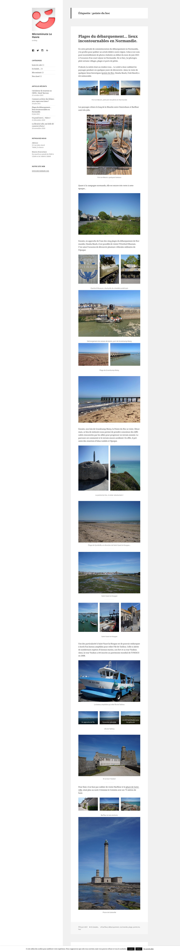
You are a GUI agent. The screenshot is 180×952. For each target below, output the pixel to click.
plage (130, 927)
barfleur (105, 927)
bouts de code (37, 65)
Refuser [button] (139, 949)
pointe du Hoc (108, 73)
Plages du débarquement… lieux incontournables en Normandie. (41, 109)
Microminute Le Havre (42, 35)
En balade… (36, 69)
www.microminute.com (40, 171)
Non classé (35, 76)
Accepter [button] (130, 949)
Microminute (36, 72)
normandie (124, 927)
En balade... (95, 927)
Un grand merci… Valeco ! (41, 118)
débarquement (113, 927)
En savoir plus (149, 949)
